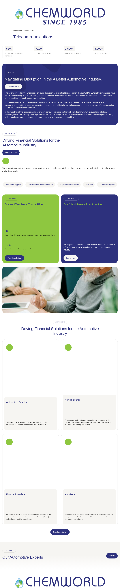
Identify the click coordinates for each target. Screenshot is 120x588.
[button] (13, 184)
